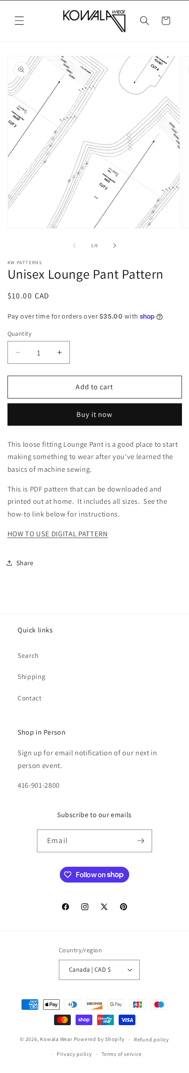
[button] (19, 20)
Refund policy (151, 1039)
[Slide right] (114, 245)
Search (28, 655)
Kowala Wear (56, 1039)
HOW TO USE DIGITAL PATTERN (57, 533)
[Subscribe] (140, 840)
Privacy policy (74, 1054)
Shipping (31, 676)
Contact (30, 697)
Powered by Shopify (99, 1039)
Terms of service (122, 1054)
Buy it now (94, 414)
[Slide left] (74, 245)
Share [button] (25, 562)
